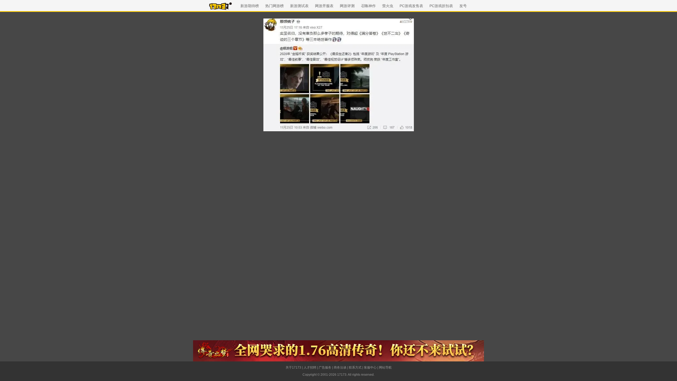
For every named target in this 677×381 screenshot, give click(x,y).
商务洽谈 (340, 367)
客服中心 (370, 367)
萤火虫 (387, 6)
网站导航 (385, 367)
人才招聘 (310, 367)
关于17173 (293, 367)
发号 (463, 6)
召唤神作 (368, 6)
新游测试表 (299, 6)
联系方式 (355, 367)
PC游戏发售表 (411, 6)
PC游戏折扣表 (441, 6)
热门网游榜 (274, 6)
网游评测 (347, 6)
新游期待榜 (249, 6)
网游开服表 (324, 6)
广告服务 (325, 367)
